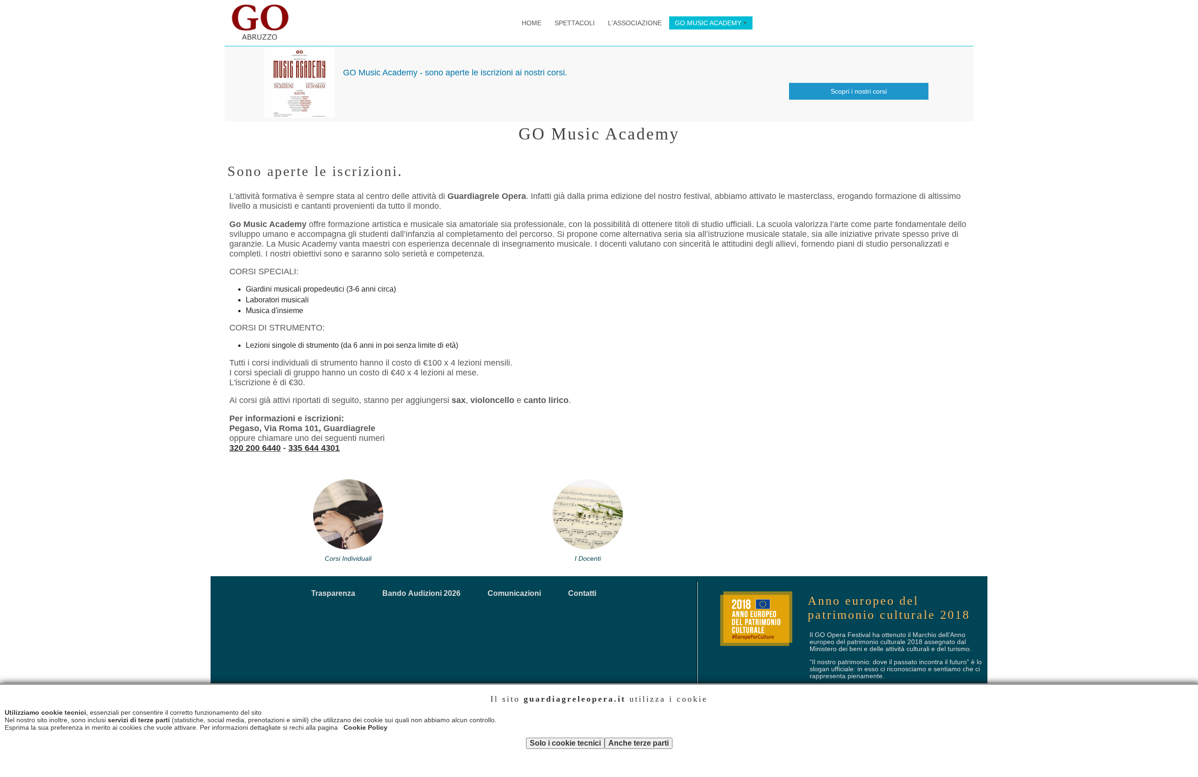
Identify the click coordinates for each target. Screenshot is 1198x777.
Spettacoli (575, 23)
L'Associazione (635, 23)
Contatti (582, 593)
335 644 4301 (314, 448)
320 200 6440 (255, 448)
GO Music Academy (712, 24)
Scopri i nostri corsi (859, 91)
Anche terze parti (638, 743)
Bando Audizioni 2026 (421, 593)
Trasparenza (333, 593)
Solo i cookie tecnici (565, 743)
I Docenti (588, 558)
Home (531, 23)
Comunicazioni (514, 593)
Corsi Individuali (348, 558)
